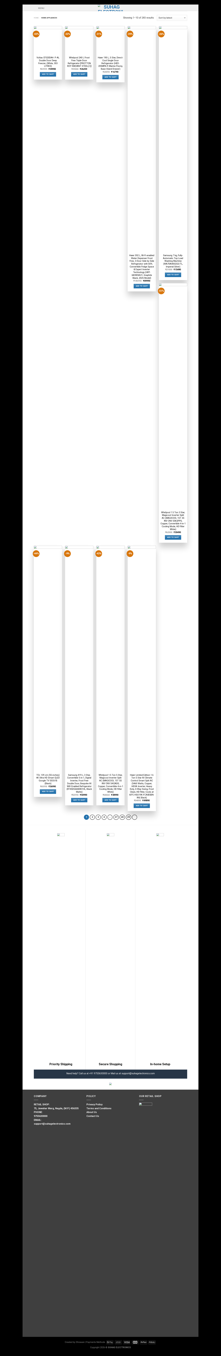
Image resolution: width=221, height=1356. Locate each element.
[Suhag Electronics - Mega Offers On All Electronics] (110, 8)
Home (36, 18)
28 (122, 817)
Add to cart (48, 74)
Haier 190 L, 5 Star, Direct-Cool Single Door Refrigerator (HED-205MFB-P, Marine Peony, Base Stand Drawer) (110, 63)
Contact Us (92, 1116)
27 (116, 817)
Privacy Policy (94, 1104)
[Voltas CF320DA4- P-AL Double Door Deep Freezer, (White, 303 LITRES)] (48, 40)
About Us (91, 1112)
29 (128, 817)
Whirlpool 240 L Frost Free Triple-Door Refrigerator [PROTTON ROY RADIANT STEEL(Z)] (79, 61)
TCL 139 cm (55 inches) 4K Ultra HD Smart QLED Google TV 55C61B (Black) (48, 779)
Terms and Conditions (98, 1108)
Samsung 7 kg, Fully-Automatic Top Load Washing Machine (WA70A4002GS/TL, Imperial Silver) (173, 261)
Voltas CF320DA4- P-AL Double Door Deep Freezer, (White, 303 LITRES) (48, 61)
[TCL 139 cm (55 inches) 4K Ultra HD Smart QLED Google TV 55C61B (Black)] (48, 659)
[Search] (186, 8)
